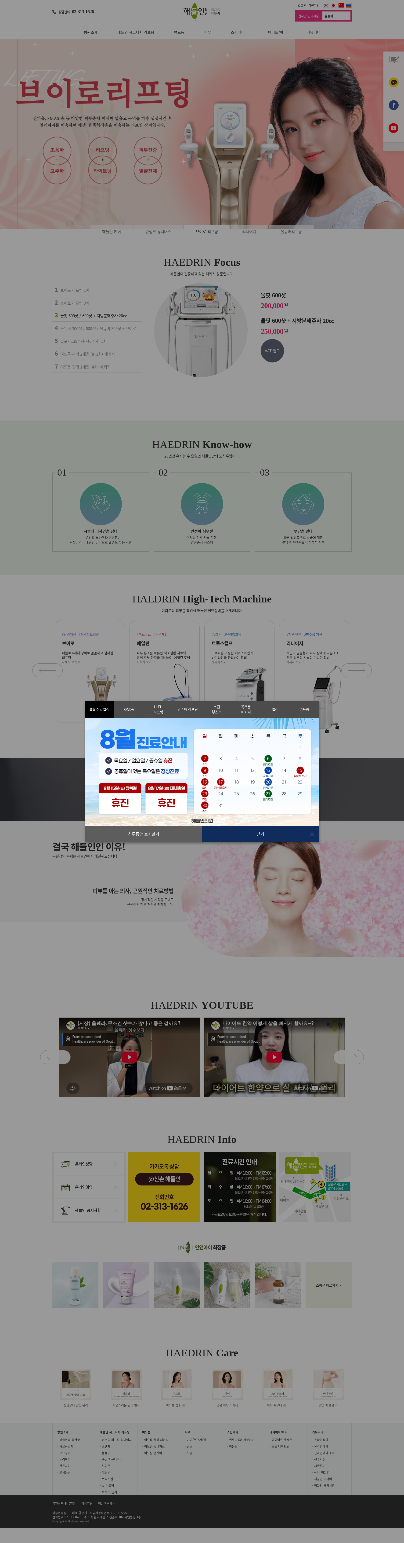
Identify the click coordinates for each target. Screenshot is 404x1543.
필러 (275, 709)
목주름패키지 (246, 709)
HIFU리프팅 (158, 709)
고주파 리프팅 (187, 709)
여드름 (304, 709)
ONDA (129, 709)
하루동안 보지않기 (143, 834)
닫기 (260, 834)
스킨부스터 (217, 709)
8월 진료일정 (99, 709)
